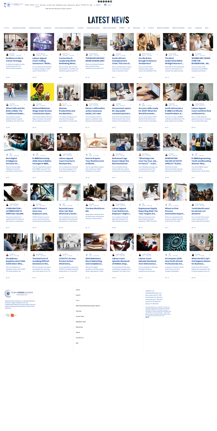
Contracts (80, 28)
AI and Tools (80, 316)
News (77, 300)
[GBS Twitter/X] (104, 1)
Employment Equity (35, 28)
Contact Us (79, 338)
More (206, 28)
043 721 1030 (157, 295)
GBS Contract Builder (109, 28)
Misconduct (136, 28)
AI (144, 28)
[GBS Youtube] (111, 1)
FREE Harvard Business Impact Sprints (87, 306)
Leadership (198, 28)
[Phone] (5, 6)
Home (78, 290)
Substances (47, 28)
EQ (129, 28)
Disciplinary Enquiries (19, 28)
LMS (77, 343)
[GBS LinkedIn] (99, 1)
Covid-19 (151, 28)
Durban (147, 304)
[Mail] (5, 3)
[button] (71, 5)
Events (78, 295)
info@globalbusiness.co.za (153, 293)
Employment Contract (93, 28)
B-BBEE (122, 28)
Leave (190, 28)
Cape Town (148, 301)
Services (78, 311)
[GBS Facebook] (101, 1)
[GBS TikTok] (109, 1)
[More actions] (25, 54)
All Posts (6, 28)
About (78, 332)
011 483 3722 (158, 299)
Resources (79, 327)
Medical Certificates (178, 28)
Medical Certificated (163, 28)
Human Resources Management (64, 28)
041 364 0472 (158, 297)
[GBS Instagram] (106, 1)
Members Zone (81, 322)
